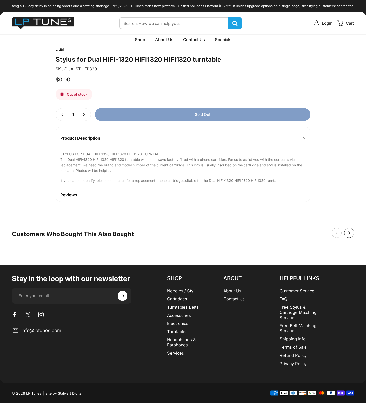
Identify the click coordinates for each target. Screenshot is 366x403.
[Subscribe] (122, 296)
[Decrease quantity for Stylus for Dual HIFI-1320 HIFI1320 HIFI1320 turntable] (61, 114)
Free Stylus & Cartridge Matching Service (298, 312)
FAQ (283, 298)
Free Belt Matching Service (298, 328)
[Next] (349, 233)
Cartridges (177, 298)
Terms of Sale (293, 347)
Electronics (177, 323)
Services (175, 353)
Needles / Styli (181, 290)
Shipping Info (292, 338)
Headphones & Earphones (181, 342)
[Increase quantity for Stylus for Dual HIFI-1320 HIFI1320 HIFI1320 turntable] (85, 114)
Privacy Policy (293, 363)
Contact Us (234, 298)
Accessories (179, 315)
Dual (60, 49)
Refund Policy (293, 355)
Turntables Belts (183, 307)
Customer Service (297, 290)
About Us (232, 290)
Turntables (177, 331)
